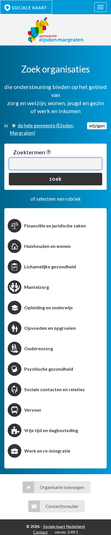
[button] (56, 487)
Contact (40, 532)
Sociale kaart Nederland (64, 526)
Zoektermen (29, 152)
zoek (55, 179)
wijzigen (97, 125)
